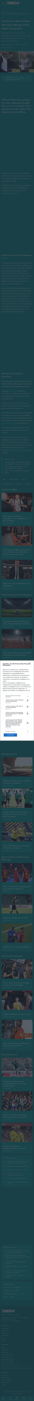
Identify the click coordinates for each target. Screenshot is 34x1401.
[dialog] (17, 700)
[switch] (27, 700)
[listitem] (17, 696)
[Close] (30, 664)
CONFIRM (10, 735)
